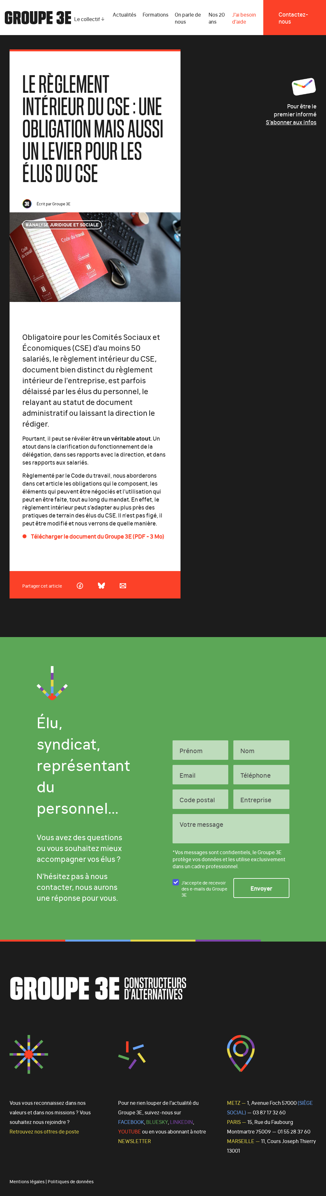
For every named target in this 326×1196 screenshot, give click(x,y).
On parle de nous (188, 18)
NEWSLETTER (134, 1141)
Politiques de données (71, 1181)
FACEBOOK (131, 1122)
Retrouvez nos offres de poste (44, 1131)
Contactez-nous (293, 17)
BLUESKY (157, 1122)
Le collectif (87, 19)
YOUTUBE (129, 1131)
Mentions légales (27, 1181)
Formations (155, 14)
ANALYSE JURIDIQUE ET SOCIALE (64, 224)
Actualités (124, 14)
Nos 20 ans (217, 18)
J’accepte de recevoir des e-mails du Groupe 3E (204, 888)
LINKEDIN (181, 1122)
